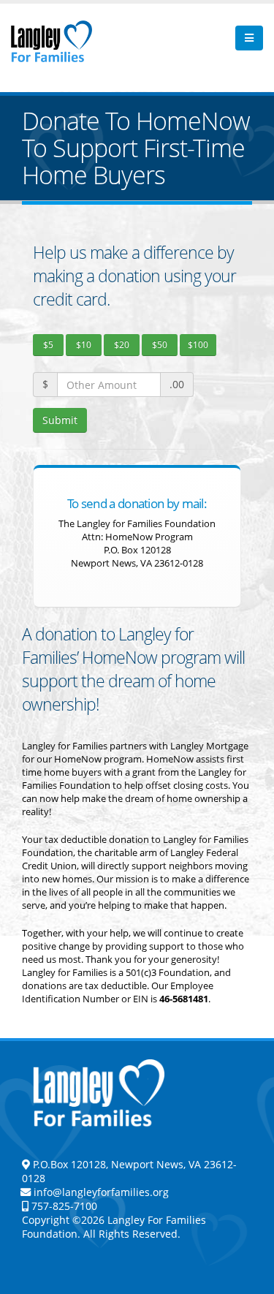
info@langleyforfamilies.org (101, 1192)
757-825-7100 (62, 1206)
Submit (59, 420)
